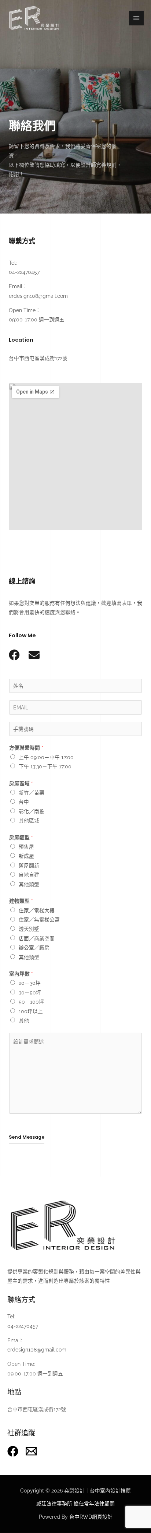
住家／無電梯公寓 (39, 920)
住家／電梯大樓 (37, 910)
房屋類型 (21, 837)
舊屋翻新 (29, 865)
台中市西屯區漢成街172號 (36, 1409)
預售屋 (26, 847)
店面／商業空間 (37, 938)
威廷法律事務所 (54, 1504)
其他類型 (29, 884)
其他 (24, 1020)
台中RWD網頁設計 (91, 1517)
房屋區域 (21, 783)
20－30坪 (30, 983)
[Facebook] (12, 1451)
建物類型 (21, 901)
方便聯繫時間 (26, 748)
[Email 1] (31, 1451)
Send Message (26, 1137)
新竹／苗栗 (31, 793)
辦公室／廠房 (34, 948)
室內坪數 (21, 974)
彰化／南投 (31, 811)
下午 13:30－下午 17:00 (45, 766)
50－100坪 (31, 1002)
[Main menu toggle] (136, 18)
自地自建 (29, 875)
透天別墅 (29, 929)
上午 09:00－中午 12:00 (46, 757)
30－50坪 (30, 992)
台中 (24, 802)
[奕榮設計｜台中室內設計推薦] (33, 18)
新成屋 (26, 856)
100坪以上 (31, 1011)
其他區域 (29, 821)
